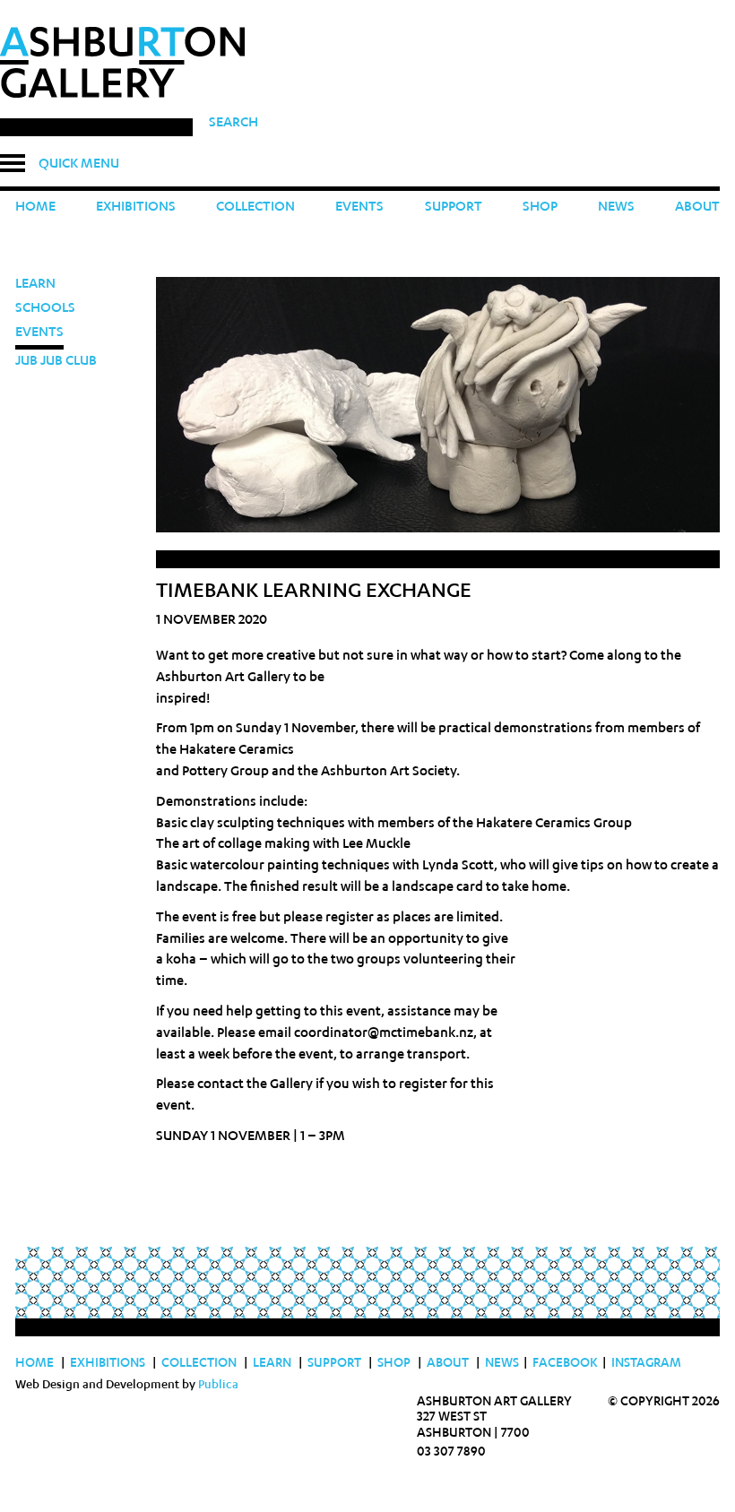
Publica (218, 1386)
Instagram (646, 1364)
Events (359, 207)
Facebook (569, 1364)
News (616, 207)
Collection (255, 207)
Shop (540, 207)
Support (453, 207)
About (697, 207)
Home (35, 207)
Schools (45, 308)
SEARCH (233, 123)
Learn (35, 284)
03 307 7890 (451, 1453)
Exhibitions (136, 207)
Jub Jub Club (56, 361)
